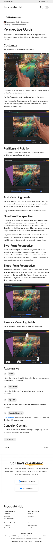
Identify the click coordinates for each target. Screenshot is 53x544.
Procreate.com (32, 525)
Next (46, 447)
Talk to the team (27, 488)
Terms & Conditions (17, 541)
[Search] (41, 7)
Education (30, 528)
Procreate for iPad (12, 22)
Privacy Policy (28, 541)
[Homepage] (14, 7)
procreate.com (8, 1)
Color (11, 374)
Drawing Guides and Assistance (15, 24)
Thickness (13, 387)
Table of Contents (13, 17)
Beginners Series (9, 519)
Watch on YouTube (28, 481)
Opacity (12, 400)
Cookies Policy (37, 541)
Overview (7, 514)
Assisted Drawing (15, 413)
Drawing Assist (9, 417)
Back (7, 447)
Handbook (25, 22)
